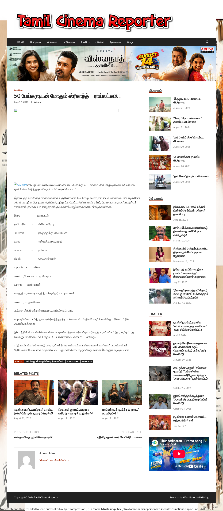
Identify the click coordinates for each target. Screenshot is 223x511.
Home (20, 42)
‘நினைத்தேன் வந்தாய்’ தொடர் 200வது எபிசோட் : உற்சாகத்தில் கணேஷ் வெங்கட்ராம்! (191, 294)
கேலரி (84, 42)
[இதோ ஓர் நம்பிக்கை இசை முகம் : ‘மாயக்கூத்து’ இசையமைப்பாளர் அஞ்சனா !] (160, 269)
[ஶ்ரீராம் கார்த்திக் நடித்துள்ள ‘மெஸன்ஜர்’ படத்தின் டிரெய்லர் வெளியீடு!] (160, 396)
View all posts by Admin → (54, 460)
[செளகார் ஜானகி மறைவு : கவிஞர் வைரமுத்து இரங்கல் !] (78, 393)
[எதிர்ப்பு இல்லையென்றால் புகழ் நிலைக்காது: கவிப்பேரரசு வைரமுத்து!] (160, 228)
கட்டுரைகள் (69, 42)
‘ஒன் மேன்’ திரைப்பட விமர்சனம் (191, 176)
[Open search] (207, 42)
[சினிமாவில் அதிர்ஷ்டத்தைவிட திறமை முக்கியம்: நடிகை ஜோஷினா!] (160, 248)
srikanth (87, 361)
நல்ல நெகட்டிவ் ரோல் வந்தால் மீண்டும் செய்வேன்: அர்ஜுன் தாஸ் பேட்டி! (189, 210)
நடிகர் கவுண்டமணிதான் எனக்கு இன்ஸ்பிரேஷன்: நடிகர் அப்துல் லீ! (33, 411)
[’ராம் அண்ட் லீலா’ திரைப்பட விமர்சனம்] (160, 137)
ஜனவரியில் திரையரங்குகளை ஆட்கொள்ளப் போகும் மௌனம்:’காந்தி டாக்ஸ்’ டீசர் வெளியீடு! (190, 348)
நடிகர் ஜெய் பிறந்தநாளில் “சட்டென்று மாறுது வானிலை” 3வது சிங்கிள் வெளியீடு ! (190, 326)
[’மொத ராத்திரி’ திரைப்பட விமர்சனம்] (160, 157)
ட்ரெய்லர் (100, 42)
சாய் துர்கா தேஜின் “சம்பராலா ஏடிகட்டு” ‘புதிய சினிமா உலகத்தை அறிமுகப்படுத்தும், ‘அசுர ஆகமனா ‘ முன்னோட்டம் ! (190, 375)
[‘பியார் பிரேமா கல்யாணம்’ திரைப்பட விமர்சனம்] (160, 118)
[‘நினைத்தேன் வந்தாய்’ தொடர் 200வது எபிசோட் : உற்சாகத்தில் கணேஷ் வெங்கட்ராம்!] (160, 290)
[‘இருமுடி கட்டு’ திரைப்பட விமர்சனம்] (160, 99)
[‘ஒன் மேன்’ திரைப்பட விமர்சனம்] (160, 176)
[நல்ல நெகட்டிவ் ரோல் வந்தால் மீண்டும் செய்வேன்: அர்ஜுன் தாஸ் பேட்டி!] (160, 207)
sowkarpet (73, 361)
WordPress (189, 497)
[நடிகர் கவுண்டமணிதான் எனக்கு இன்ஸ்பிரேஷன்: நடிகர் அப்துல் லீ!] (34, 393)
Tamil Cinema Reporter (46, 497)
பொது (130, 42)
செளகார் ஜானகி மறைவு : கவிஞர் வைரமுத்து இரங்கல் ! (75, 411)
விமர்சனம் (52, 42)
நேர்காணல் (115, 42)
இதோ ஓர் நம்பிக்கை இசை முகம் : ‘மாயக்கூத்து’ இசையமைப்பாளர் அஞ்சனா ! (189, 273)
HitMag (204, 497)
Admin (37, 102)
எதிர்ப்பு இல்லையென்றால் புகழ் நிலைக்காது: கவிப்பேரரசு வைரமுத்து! (190, 231)
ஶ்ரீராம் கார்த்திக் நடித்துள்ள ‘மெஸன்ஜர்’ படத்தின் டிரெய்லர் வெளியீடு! (190, 399)
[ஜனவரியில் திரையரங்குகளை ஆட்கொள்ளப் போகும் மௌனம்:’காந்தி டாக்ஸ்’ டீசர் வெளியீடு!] (160, 343)
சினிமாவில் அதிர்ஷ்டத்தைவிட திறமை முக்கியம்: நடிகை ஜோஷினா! (190, 252)
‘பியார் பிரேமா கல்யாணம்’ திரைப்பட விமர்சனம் (187, 119)
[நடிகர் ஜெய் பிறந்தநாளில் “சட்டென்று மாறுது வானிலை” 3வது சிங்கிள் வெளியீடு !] (160, 322)
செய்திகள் (35, 42)
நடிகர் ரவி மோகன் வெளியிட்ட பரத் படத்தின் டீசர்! (189, 418)
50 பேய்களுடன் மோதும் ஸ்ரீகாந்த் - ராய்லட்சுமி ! (44, 361)
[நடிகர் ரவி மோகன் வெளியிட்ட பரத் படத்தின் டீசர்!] (160, 417)
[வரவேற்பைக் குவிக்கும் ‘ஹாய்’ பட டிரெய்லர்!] (122, 393)
